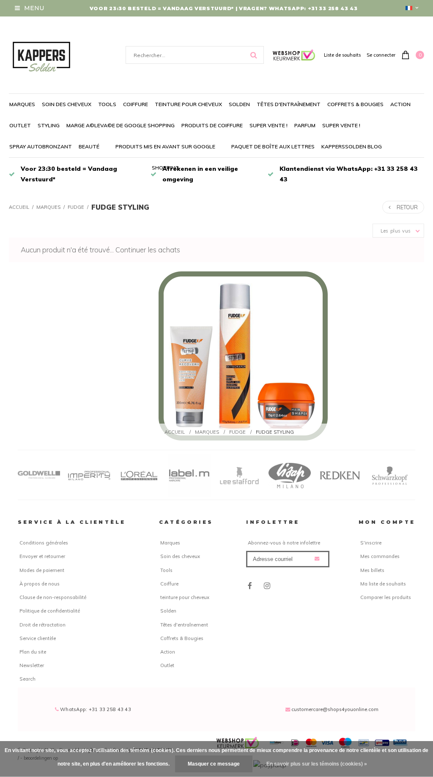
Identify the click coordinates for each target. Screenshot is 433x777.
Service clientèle (37, 638)
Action (400, 104)
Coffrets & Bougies (355, 104)
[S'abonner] (317, 558)
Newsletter (31, 665)
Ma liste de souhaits (383, 584)
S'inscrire (370, 543)
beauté (89, 146)
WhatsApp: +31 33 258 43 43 (95, 709)
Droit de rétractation (42, 625)
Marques (22, 104)
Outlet (20, 125)
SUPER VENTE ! (268, 125)
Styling (49, 125)
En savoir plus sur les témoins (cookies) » (316, 764)
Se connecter (381, 55)
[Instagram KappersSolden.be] (266, 585)
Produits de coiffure (212, 125)
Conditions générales (43, 543)
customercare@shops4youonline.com (334, 709)
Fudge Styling (120, 207)
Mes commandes (380, 556)
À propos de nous (39, 584)
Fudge (76, 207)
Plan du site (32, 652)
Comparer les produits (385, 597)
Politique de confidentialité (49, 611)
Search (27, 679)
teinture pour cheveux (188, 104)
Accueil (19, 207)
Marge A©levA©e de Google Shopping (120, 125)
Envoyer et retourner (42, 556)
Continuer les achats (147, 249)
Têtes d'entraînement (289, 104)
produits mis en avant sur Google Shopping (165, 157)
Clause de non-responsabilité (52, 597)
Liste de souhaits (342, 55)
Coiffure (135, 104)
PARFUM (304, 125)
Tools (107, 104)
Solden (239, 104)
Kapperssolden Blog (351, 146)
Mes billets (372, 570)
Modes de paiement (41, 570)
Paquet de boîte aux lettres (273, 146)
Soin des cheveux (66, 104)
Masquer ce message (214, 764)
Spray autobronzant (40, 146)
